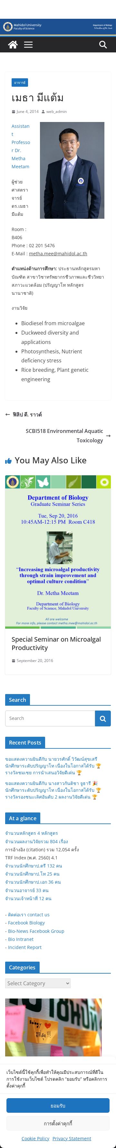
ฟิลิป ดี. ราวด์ (27, 414)
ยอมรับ (58, 1105)
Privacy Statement (72, 1138)
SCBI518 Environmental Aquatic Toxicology (64, 435)
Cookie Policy (35, 1138)
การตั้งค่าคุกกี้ (58, 1123)
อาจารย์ (19, 82)
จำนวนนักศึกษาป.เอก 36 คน (33, 882)
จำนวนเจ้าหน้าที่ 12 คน (28, 898)
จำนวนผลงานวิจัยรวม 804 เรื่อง (36, 841)
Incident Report (25, 947)
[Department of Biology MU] (13, 44)
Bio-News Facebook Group (36, 931)
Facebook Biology (26, 923)
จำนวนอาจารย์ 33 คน (27, 890)
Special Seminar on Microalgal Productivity (56, 643)
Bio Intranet (21, 939)
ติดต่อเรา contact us (29, 914)
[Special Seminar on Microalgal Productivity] (58, 479)
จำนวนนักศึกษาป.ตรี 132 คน (33, 866)
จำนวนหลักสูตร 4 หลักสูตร (31, 833)
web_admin (56, 111)
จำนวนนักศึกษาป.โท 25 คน (32, 874)
